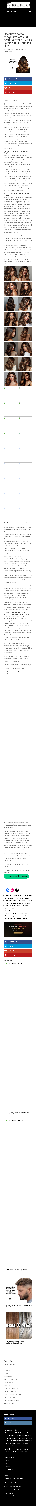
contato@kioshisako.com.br (12, 1486)
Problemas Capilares (10, 1388)
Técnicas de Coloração (11, 1394)
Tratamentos (9, 1469)
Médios (6, 1385)
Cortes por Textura (9, 1367)
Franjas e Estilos (9, 1379)
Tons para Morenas (10, 1400)
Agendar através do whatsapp (16, 876)
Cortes (7, 1460)
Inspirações (7, 1382)
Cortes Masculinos (9, 1364)
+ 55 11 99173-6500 (10, 1482)
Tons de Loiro (8, 1397)
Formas (7, 1466)
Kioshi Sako (9, 49)
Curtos (6, 1370)
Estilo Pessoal (8, 1376)
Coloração (8, 1463)
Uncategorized (19, 49)
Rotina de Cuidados (10, 1391)
